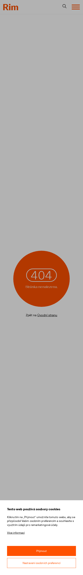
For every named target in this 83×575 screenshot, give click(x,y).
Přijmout (41, 551)
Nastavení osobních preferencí (41, 563)
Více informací (16, 533)
